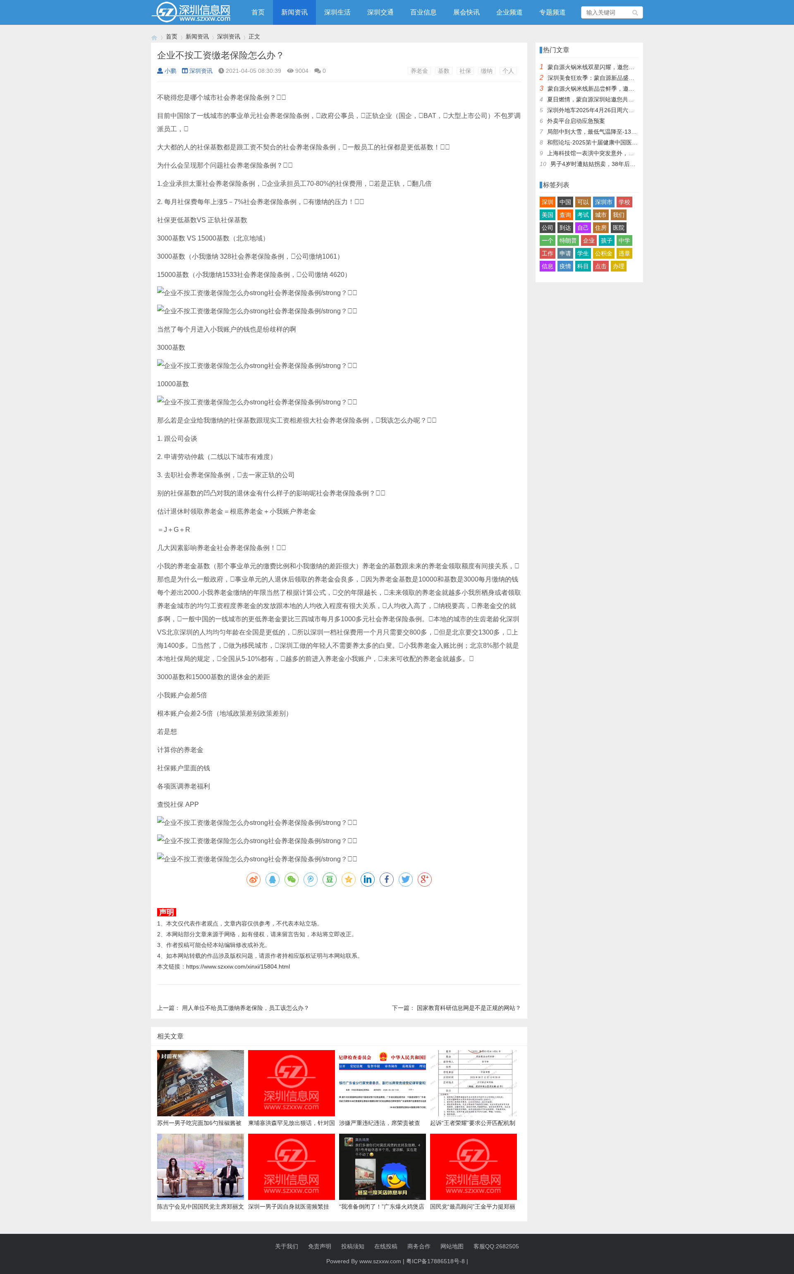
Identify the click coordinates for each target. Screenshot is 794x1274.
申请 (565, 253)
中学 (624, 240)
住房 (601, 227)
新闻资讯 (294, 12)
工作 (547, 253)
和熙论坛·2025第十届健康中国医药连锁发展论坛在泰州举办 (624, 142)
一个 (547, 240)
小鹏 (170, 70)
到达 (565, 227)
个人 (508, 70)
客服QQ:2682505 (496, 1246)
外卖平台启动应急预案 (576, 121)
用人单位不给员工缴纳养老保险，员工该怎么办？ (245, 1008)
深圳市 (603, 202)
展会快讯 (466, 12)
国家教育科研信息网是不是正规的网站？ (469, 1008)
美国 (547, 215)
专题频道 (552, 12)
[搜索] (635, 12)
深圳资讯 (228, 36)
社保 (465, 70)
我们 (618, 215)
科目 (583, 266)
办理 (618, 266)
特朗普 (568, 240)
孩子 (606, 240)
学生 (583, 253)
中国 (565, 202)
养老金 (419, 70)
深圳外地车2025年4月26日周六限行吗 (596, 110)
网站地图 (452, 1246)
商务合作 (418, 1246)
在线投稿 (385, 1246)
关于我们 (286, 1246)
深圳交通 (380, 12)
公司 (547, 227)
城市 (601, 215)
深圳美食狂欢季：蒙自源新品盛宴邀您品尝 (603, 78)
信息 (547, 266)
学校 (624, 202)
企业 (589, 240)
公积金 (603, 253)
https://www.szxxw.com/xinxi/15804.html (238, 966)
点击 (601, 266)
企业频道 (509, 12)
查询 (565, 215)
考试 (583, 215)
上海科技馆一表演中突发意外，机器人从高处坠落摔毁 (616, 153)
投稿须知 (352, 1246)
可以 (583, 202)
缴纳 (487, 70)
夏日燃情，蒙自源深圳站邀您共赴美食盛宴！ (605, 99)
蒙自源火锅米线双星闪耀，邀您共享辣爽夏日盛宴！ (614, 67)
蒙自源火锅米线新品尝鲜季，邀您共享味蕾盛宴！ (611, 88)
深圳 (547, 202)
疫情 (565, 266)
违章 (624, 253)
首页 (258, 12)
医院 (618, 227)
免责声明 (319, 1246)
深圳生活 (337, 12)
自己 (583, 227)
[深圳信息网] (154, 36)
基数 (444, 70)
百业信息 (423, 12)
